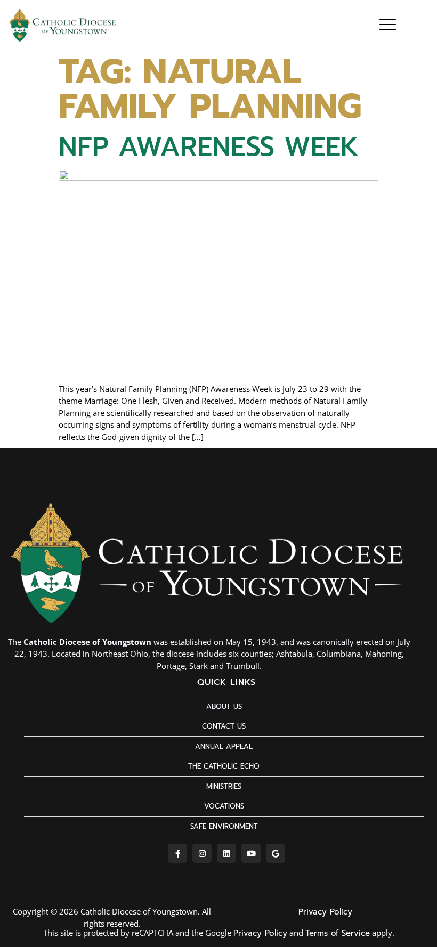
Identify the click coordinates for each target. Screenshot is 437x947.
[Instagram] (202, 853)
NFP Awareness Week (209, 146)
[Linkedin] (226, 853)
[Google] (275, 853)
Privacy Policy (325, 912)
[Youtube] (251, 853)
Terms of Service (337, 933)
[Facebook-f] (177, 853)
